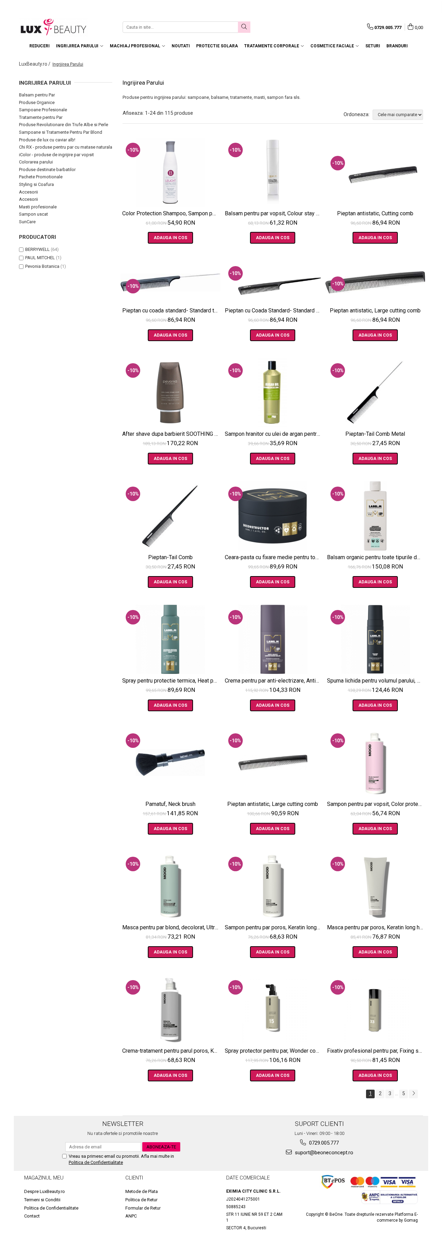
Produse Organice (37, 102)
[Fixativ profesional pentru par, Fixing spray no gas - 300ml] (375, 1009)
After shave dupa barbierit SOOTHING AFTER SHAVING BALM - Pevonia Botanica (171, 434)
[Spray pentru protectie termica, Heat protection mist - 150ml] (170, 639)
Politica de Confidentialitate (96, 1162)
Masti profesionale (38, 206)
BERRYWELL (37, 249)
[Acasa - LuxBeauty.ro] (53, 27)
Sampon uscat (33, 214)
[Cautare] (244, 27)
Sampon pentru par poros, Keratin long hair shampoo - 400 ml (274, 927)
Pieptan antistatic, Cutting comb (375, 213)
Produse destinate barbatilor (47, 169)
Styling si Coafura (36, 184)
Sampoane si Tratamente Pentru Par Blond (60, 132)
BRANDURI (397, 46)
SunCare (27, 221)
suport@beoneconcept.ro (323, 1152)
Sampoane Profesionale (43, 109)
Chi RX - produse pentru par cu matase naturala (65, 147)
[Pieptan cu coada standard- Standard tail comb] (170, 282)
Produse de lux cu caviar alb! (47, 139)
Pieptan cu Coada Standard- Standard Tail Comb (274, 310)
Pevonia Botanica (42, 266)
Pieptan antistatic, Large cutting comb (375, 310)
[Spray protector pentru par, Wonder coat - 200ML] (273, 1009)
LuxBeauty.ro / (35, 64)
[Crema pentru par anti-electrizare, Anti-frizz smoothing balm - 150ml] (273, 639)
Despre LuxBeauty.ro (44, 1191)
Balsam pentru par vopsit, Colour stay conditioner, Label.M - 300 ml (274, 213)
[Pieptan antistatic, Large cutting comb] (375, 282)
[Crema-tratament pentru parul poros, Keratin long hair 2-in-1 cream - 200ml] (170, 1009)
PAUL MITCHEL (40, 257)
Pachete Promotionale (41, 176)
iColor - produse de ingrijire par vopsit (56, 154)
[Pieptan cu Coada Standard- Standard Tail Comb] (273, 282)
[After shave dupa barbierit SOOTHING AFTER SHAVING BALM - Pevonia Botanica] (170, 392)
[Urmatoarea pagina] (413, 1094)
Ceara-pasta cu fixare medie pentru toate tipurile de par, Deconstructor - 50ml (274, 557)
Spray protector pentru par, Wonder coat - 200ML (274, 1050)
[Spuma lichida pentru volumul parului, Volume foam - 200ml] (375, 639)
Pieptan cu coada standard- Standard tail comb (171, 310)
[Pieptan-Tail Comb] (170, 516)
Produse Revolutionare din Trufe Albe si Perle (63, 124)
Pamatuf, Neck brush (170, 804)
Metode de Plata (141, 1191)
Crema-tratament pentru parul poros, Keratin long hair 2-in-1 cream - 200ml (171, 1050)
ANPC (131, 1216)
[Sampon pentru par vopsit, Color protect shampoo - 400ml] (375, 762)
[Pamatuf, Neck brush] (170, 762)
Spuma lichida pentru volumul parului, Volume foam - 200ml (376, 680)
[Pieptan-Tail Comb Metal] (375, 392)
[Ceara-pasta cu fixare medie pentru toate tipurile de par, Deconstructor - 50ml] (273, 516)
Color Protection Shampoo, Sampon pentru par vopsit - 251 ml (171, 213)
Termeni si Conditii (42, 1199)
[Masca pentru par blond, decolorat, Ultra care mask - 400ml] (170, 886)
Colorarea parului (36, 162)
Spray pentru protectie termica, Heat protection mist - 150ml (171, 680)
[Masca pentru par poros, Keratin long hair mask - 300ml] (375, 886)
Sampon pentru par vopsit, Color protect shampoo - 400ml (376, 804)
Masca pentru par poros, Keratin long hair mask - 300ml (376, 927)
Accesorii (28, 192)
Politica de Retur (141, 1199)
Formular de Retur (143, 1208)
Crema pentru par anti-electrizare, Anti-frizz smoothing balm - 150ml (274, 680)
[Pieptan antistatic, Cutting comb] (375, 172)
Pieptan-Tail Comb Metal (375, 434)
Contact (32, 1216)
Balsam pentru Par (37, 94)
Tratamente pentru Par (41, 117)
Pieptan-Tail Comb (170, 557)
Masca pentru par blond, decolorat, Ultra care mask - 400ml (171, 927)
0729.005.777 (323, 1143)
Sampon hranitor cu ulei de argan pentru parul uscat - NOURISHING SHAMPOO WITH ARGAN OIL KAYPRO (274, 434)
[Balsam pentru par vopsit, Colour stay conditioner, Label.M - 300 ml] (273, 172)
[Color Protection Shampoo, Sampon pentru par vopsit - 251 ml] (170, 172)
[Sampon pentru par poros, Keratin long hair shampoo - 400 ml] (273, 886)
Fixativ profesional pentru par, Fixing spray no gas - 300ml (376, 1050)
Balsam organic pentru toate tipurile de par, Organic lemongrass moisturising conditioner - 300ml (376, 557)
